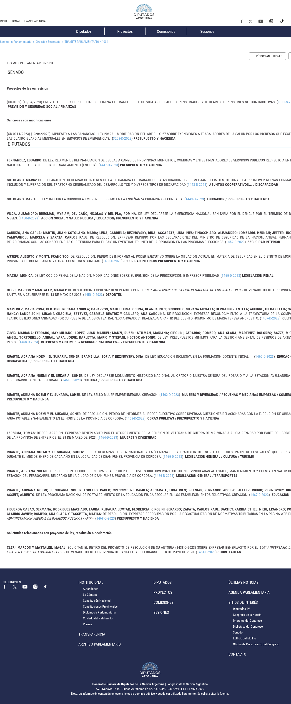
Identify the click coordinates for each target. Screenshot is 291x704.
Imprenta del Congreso (247, 620)
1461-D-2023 (71, 380)
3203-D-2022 (122, 138)
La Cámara (90, 594)
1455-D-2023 (231, 275)
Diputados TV (241, 609)
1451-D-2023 (206, 552)
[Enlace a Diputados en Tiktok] (282, 21)
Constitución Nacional (96, 600)
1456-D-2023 (93, 294)
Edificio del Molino (244, 638)
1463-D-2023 (135, 418)
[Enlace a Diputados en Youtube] (261, 21)
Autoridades (90, 589)
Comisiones (166, 31)
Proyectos (125, 31)
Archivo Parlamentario (99, 644)
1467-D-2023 (259, 495)
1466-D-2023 (164, 475)
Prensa (87, 624)
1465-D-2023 (173, 456)
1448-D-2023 (197, 184)
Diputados (84, 31)
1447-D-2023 (109, 165)
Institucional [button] (10, 21)
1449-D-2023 (195, 199)
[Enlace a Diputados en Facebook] (242, 21)
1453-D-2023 (112, 261)
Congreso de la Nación (247, 614)
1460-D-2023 (264, 356)
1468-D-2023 (105, 518)
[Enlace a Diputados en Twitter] (251, 21)
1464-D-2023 (108, 437)
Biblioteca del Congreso (248, 626)
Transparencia (35, 21)
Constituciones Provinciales (100, 606)
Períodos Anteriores (267, 56)
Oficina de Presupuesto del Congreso (256, 644)
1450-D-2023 (29, 218)
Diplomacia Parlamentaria (99, 612)
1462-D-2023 (170, 394)
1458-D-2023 (29, 342)
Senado (238, 632)
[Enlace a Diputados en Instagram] (271, 21)
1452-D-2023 (235, 242)
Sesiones (207, 31)
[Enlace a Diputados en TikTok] (45, 586)
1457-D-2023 (270, 318)
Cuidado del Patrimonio (98, 618)
